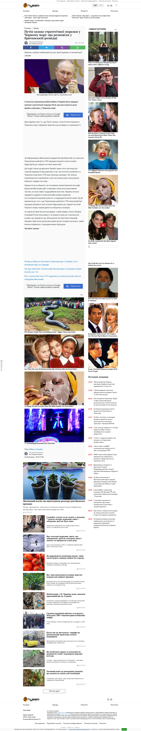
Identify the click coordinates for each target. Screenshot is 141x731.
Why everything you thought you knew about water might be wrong (102, 63)
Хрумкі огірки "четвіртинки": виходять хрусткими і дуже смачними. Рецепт (44, 21)
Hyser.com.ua (62, 712)
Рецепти (84, 11)
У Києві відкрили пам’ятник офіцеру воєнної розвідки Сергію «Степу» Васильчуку (105, 392)
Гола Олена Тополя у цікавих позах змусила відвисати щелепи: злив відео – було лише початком (46, 16)
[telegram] (111, 5)
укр (95, 5)
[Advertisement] (54, 141)
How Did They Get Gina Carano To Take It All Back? (102, 299)
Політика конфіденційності (89, 1)
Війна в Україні (36, 449)
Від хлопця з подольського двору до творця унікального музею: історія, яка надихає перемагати (105, 513)
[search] (116, 5)
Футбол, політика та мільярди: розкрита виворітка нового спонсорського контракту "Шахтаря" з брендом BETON (104, 420)
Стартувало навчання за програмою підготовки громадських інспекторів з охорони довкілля (103, 503)
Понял (124, 729)
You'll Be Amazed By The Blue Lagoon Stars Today (102, 242)
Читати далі (54, 691)
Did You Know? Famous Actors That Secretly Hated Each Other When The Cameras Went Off (101, 135)
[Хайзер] (31, 5)
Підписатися (75, 115)
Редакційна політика (73, 1)
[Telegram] (46, 47)
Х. (80, 125)
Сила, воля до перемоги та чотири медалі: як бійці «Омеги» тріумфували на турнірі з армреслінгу (106, 431)
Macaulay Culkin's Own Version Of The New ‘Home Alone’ (102, 99)
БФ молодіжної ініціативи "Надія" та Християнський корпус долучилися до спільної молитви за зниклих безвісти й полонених (106, 402)
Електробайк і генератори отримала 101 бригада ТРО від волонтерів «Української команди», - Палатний (106, 493)
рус (101, 5)
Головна (26, 11)
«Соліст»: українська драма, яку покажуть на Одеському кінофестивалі (105, 440)
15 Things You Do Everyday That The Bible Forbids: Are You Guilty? (101, 207)
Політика (114, 11)
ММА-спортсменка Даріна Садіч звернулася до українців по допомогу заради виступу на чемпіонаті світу (105, 458)
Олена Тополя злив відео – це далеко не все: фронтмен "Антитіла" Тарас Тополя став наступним (91, 16)
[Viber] (62, 47)
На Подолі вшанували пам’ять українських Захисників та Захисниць (104, 411)
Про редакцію (61, 1)
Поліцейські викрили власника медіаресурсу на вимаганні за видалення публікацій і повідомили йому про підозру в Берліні (105, 523)
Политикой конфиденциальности (79, 729)
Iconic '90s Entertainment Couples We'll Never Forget (102, 370)
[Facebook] (31, 47)
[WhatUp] (77, 47)
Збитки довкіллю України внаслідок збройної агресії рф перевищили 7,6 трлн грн (104, 384)
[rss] (108, 5)
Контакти (115, 1)
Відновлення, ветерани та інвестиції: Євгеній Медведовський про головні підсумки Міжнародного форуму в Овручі (106, 469)
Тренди (55, 11)
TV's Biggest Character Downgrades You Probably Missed (103, 171)
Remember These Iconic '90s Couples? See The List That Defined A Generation (102, 335)
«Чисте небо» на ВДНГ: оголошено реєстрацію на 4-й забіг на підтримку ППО (104, 448)
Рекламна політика (105, 1)
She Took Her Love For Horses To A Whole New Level (101, 264)
